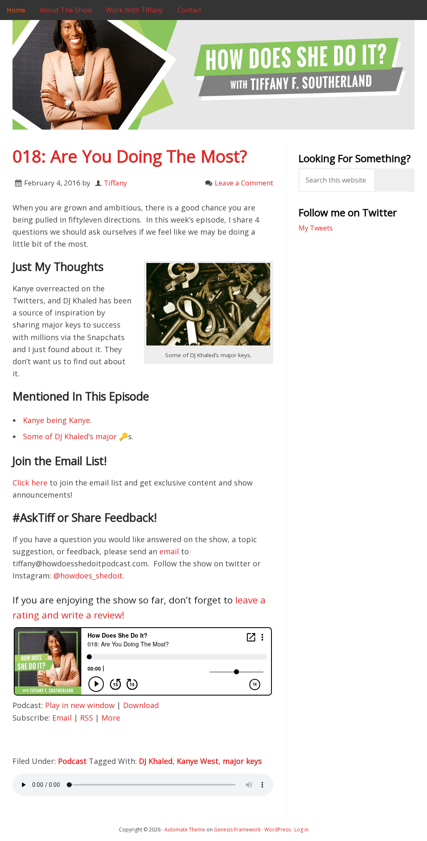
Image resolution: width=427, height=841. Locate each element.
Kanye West (198, 761)
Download (141, 705)
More (110, 718)
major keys (242, 761)
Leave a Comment (244, 183)
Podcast (72, 761)
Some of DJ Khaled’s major (70, 436)
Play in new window (80, 705)
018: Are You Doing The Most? (130, 156)
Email (62, 718)
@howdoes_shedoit (88, 576)
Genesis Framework (237, 829)
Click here (30, 483)
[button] (208, 304)
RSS (86, 718)
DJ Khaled (156, 761)
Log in (301, 829)
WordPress (277, 829)
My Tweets (316, 228)
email (169, 551)
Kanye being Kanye (56, 420)
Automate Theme (184, 829)
